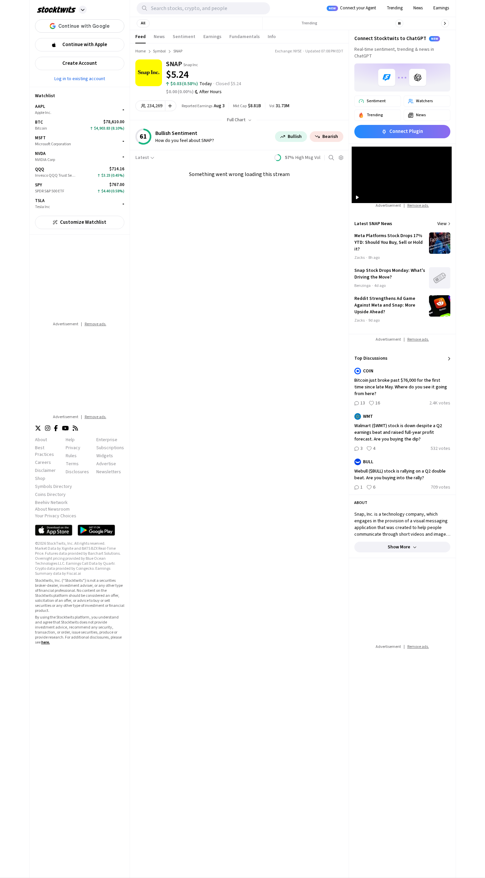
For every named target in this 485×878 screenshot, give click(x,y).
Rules (71, 456)
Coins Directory (50, 494)
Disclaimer (45, 470)
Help (70, 439)
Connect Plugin (406, 131)
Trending (395, 8)
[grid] (80, 157)
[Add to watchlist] (170, 106)
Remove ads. (95, 324)
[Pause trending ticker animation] (399, 23)
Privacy (73, 448)
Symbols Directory (53, 486)
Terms (72, 464)
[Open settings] (341, 157)
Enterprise (106, 439)
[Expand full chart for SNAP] (313, 70)
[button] (83, 10)
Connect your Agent (352, 8)
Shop (40, 478)
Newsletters (108, 472)
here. (45, 642)
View (442, 223)
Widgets (104, 456)
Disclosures (77, 472)
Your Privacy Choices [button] (55, 516)
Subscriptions (110, 448)
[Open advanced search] (331, 157)
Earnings (441, 8)
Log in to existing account (79, 78)
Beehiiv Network (51, 502)
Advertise (106, 464)
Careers (43, 462)
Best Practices (44, 451)
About (41, 439)
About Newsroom (52, 509)
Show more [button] (399, 547)
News (418, 8)
